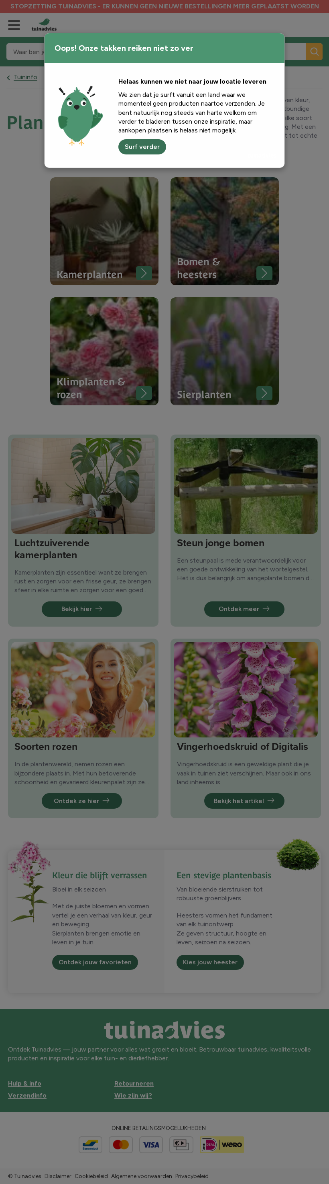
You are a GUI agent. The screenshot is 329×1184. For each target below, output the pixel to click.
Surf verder (142, 146)
